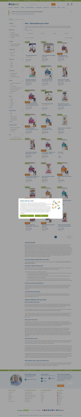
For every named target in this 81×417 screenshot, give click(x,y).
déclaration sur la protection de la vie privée (35, 210)
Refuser (41, 215)
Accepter (27, 215)
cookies (47, 210)
